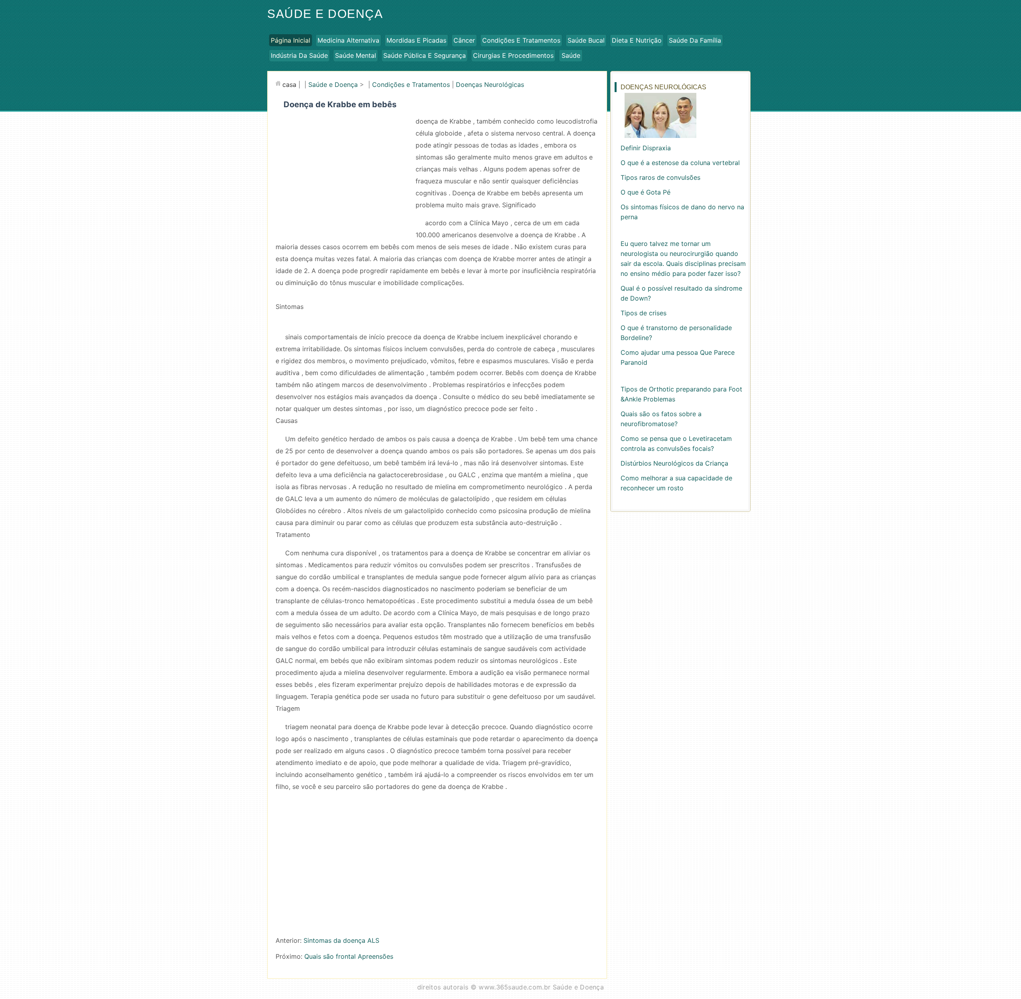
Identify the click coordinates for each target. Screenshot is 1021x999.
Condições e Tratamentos (521, 40)
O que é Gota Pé (645, 192)
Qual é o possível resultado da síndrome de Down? (681, 293)
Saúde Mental (355, 55)
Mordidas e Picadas (416, 40)
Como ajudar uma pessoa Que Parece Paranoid (678, 357)
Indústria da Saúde (299, 55)
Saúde (571, 55)
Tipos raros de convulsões (660, 177)
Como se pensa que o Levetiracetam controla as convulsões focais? (676, 443)
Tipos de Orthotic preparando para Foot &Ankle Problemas (681, 394)
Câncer (464, 40)
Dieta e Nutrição (637, 40)
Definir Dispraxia (646, 148)
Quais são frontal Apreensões (348, 956)
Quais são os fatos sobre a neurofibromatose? (661, 419)
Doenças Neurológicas (490, 84)
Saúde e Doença (325, 14)
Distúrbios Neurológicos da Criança (674, 463)
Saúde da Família (695, 40)
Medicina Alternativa (348, 40)
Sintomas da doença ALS (341, 940)
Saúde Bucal (586, 40)
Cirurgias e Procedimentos (513, 55)
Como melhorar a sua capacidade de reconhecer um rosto (676, 483)
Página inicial (290, 40)
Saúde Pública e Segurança (424, 55)
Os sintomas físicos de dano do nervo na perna (682, 212)
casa (289, 84)
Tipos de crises (643, 313)
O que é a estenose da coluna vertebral (680, 163)
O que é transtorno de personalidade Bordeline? (676, 333)
